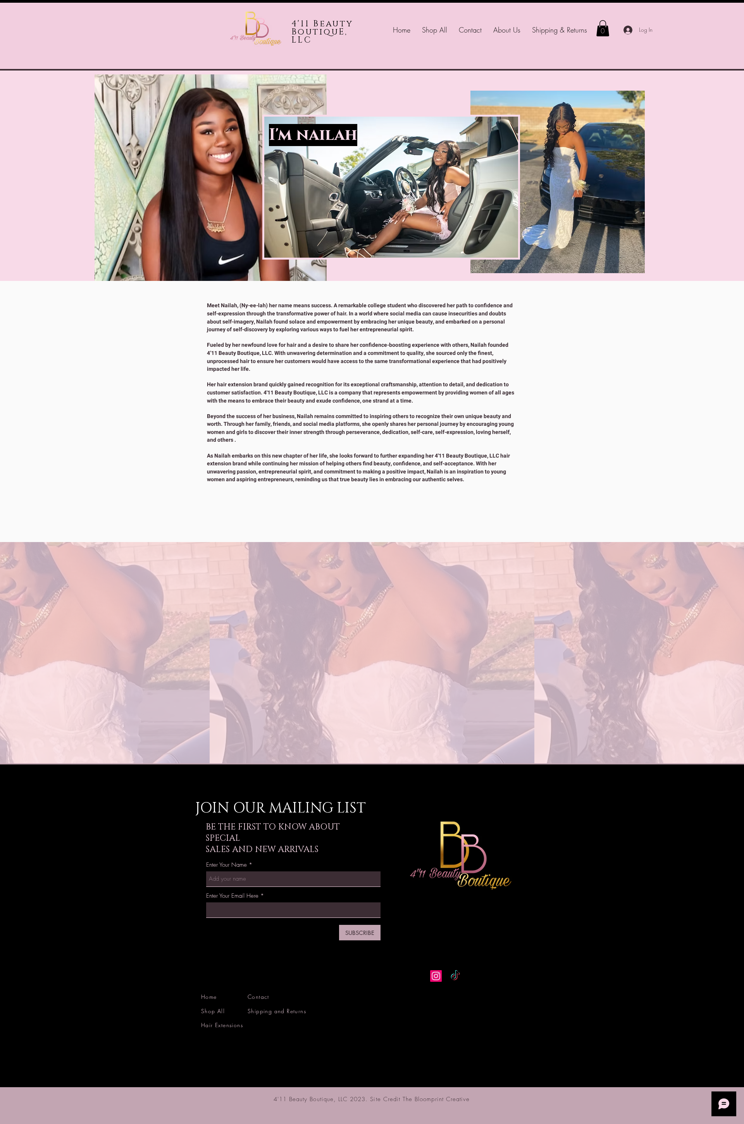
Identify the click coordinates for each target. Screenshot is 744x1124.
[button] (603, 28)
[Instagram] (436, 976)
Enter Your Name (226, 865)
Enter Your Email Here (232, 896)
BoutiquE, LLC (319, 36)
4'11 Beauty (322, 23)
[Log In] (626, 30)
